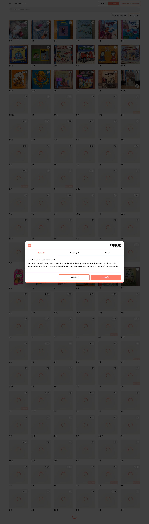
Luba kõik (105, 277)
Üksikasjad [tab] (74, 253)
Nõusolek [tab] (41, 253)
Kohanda (72, 277)
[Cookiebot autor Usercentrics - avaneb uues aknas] (111, 245)
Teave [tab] (107, 253)
